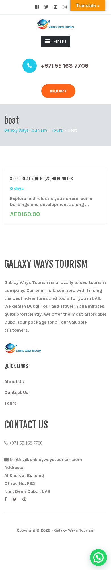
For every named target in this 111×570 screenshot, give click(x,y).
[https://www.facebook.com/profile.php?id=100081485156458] (5, 499)
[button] (98, 557)
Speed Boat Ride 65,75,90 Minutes (41, 178)
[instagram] (65, 7)
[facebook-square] (36, 7)
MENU (59, 41)
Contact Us (16, 392)
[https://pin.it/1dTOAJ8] (24, 499)
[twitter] (46, 7)
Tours (10, 403)
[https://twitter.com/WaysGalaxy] (15, 499)
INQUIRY (58, 91)
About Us (14, 381)
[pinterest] (55, 7)
